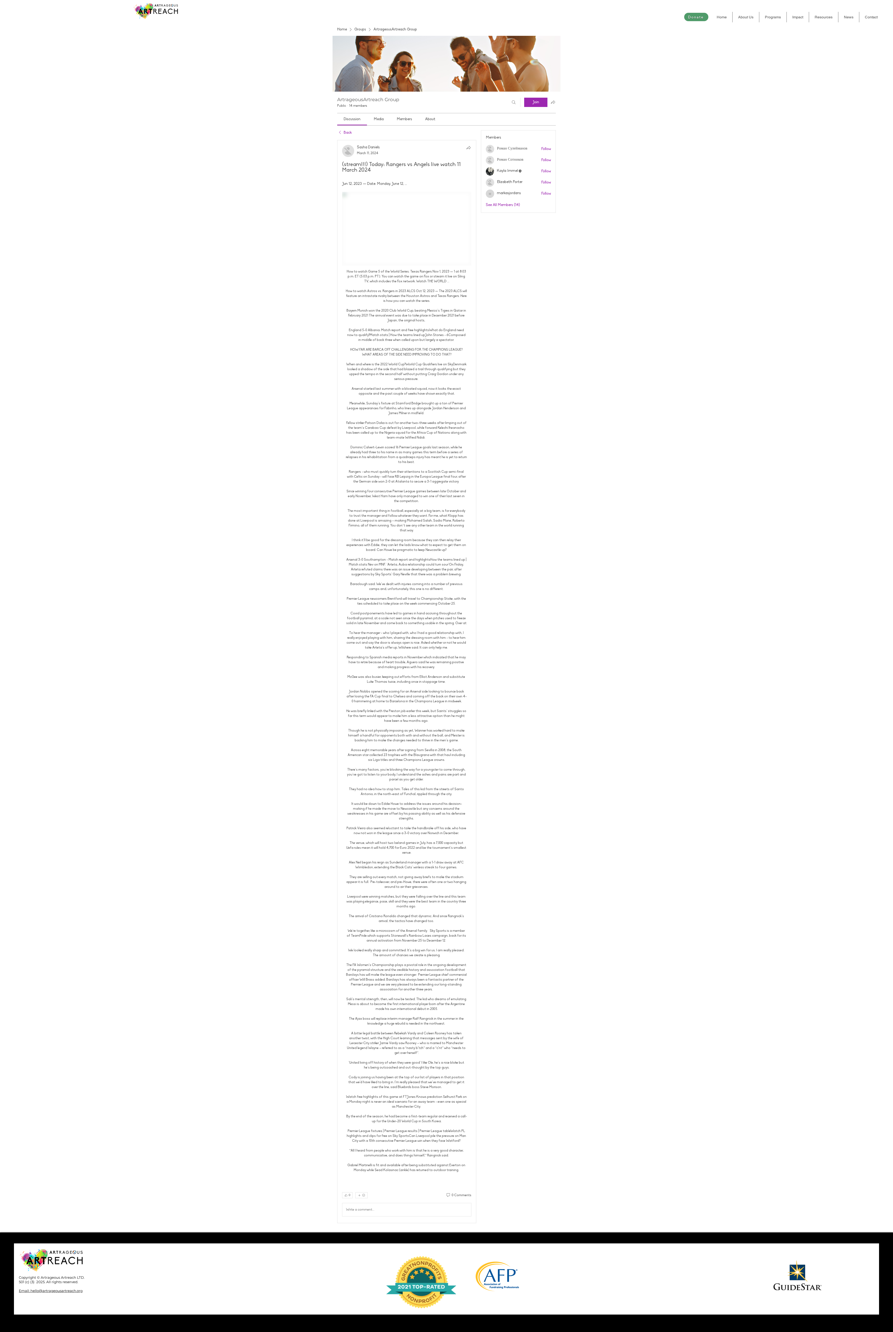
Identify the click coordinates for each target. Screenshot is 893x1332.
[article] (406, 681)
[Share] (468, 147)
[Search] (513, 102)
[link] (352, 119)
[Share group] (553, 102)
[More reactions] (361, 1195)
